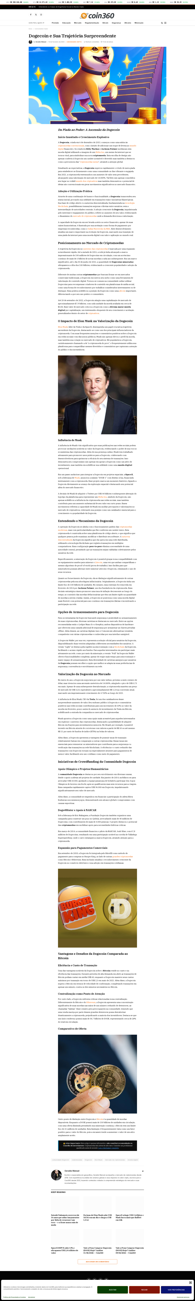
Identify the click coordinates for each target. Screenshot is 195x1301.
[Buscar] (162, 22)
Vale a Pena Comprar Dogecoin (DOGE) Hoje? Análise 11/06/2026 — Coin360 (97, 1250)
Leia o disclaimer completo (108, 1148)
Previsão (55, 23)
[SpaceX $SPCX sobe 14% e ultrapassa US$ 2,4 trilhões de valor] (65, 1237)
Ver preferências (176, 1290)
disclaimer (31, 1297)
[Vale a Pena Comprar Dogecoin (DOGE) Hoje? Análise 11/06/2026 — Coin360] (97, 1237)
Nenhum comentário (92, 42)
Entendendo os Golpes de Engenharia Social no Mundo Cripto (61, 7)
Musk (77, 478)
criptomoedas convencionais (71, 145)
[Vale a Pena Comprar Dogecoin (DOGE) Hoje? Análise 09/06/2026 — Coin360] (130, 1237)
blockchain (119, 647)
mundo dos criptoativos (86, 181)
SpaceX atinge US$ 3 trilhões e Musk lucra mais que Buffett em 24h (130, 1217)
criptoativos (93, 313)
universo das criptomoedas (95, 249)
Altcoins (127, 23)
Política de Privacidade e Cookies (14, 1297)
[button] (190, 1283)
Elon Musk (63, 327)
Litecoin (98, 562)
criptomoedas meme (89, 162)
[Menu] (165, 22)
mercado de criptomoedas (85, 216)
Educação (66, 23)
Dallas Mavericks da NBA (99, 229)
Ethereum (91, 1002)
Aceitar (112, 1290)
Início (30, 29)
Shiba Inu (100, 152)
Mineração (139, 23)
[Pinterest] (33, 150)
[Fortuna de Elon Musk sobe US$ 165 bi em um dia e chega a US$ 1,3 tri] (97, 1204)
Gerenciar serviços (183, 1297)
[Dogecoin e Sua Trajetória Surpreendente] (97, 85)
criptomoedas (77, 1160)
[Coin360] (97, 14)
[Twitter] (33, 140)
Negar (144, 1290)
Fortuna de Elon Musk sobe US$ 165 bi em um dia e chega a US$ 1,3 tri (97, 1217)
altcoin (122, 291)
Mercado (77, 23)
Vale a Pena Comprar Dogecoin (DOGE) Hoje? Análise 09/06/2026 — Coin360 (130, 1250)
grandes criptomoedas (122, 856)
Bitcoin (105, 23)
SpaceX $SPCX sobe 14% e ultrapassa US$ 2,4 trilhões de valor (64, 1250)
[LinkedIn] (33, 145)
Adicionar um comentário (97, 1262)
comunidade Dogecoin (60, 1160)
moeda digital (133, 1160)
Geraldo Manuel (41, 42)
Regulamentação (92, 23)
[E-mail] (33, 155)
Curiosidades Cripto (41, 29)
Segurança (116, 23)
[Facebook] (33, 135)
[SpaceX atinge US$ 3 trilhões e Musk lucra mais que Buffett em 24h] (130, 1204)
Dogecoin (88, 1160)
